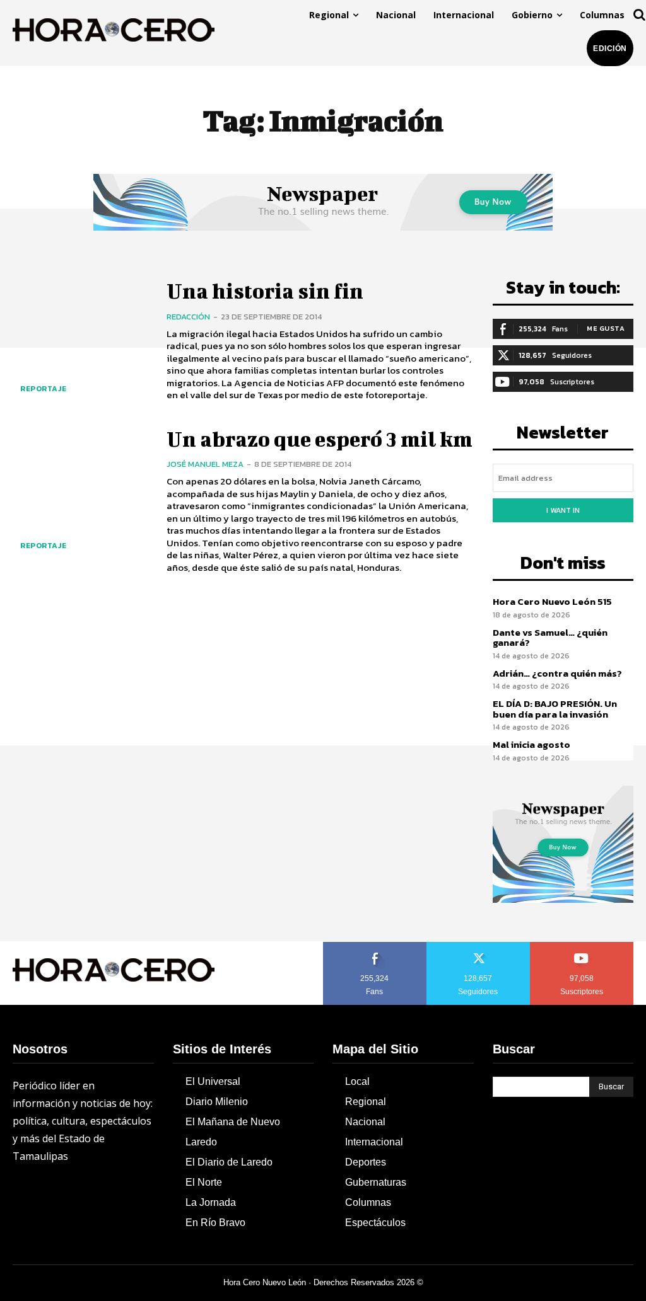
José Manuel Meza (205, 464)
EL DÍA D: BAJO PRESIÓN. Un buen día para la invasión (555, 708)
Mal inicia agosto (531, 744)
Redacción (188, 317)
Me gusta (606, 328)
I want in (563, 510)
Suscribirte (582, 946)
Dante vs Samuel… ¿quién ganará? (550, 637)
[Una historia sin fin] (82, 341)
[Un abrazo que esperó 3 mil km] (82, 498)
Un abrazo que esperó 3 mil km (320, 438)
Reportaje (43, 388)
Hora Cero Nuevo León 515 (552, 601)
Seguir (478, 946)
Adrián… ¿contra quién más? (557, 673)
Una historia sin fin (265, 290)
